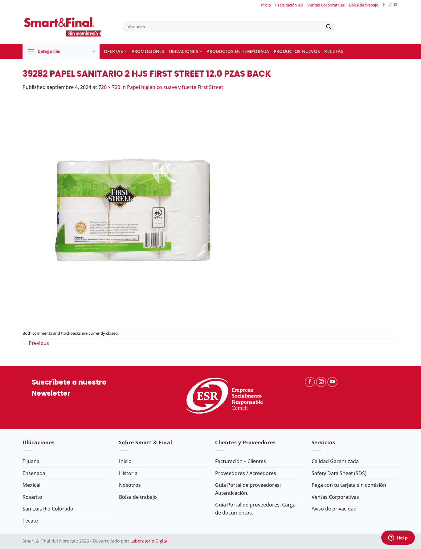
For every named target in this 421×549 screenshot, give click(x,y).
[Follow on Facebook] (384, 5)
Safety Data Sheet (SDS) (339, 473)
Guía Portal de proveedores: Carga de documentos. (255, 508)
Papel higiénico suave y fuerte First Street (175, 87)
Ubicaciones (183, 51)
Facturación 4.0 (289, 5)
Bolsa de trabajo (363, 5)
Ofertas (113, 51)
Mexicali (32, 485)
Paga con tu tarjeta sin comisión (349, 485)
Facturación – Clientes (240, 461)
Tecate (30, 520)
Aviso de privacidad (334, 508)
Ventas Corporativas (326, 5)
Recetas (333, 51)
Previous (35, 343)
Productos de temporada (237, 51)
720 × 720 (109, 87)
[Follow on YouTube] (395, 5)
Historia (128, 473)
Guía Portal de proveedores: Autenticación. (248, 489)
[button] (61, 51)
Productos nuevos (297, 51)
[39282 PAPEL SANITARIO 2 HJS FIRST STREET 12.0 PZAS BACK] (133, 209)
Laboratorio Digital (149, 541)
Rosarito (32, 497)
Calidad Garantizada (335, 461)
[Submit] (328, 27)
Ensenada (33, 473)
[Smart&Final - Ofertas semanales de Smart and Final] (68, 27)
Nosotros (130, 485)
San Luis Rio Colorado (47, 508)
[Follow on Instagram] (389, 5)
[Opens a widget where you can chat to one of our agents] (398, 538)
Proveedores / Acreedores (245, 473)
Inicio (266, 5)
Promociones (148, 51)
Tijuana (30, 461)
